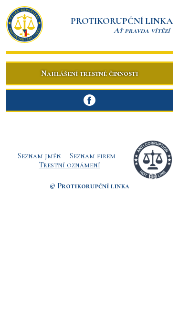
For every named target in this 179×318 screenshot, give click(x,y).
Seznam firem (92, 156)
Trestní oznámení (69, 165)
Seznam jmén (39, 156)
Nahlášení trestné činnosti (89, 73)
